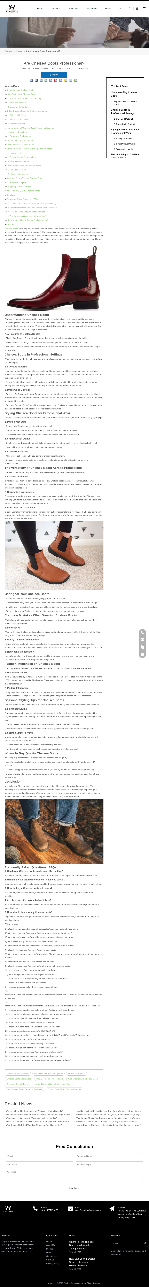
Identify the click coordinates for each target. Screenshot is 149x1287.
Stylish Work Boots (76, 1073)
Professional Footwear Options (48, 1073)
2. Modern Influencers (18, 174)
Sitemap (50, 1260)
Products (56, 8)
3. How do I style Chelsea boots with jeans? (28, 212)
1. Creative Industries (17, 132)
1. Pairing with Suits (17, 115)
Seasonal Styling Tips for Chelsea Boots (24, 178)
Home (40, 8)
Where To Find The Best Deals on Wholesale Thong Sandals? (34, 1111)
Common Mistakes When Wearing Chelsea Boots (29, 149)
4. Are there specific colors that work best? (27, 216)
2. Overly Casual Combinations (22, 157)
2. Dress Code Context (18, 107)
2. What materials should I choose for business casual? (33, 207)
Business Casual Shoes (17, 1084)
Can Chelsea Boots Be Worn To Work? (24, 1089)
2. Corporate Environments (20, 136)
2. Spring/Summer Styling (19, 186)
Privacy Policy (52, 1263)
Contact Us (51, 1256)
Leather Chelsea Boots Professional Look (52, 1084)
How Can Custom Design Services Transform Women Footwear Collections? (109, 1111)
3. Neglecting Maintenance (20, 161)
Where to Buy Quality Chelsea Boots (23, 191)
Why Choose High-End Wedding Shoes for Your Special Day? (34, 1125)
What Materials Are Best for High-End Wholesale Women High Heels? (38, 1114)
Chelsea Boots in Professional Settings (24, 98)
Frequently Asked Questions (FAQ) (22, 199)
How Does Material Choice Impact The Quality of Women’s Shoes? (106, 1121)
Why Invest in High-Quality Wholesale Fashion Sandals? (31, 1118)
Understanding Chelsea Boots (20, 90)
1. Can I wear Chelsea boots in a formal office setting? (32, 203)
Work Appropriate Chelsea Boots (83, 1079)
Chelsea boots (11, 228)
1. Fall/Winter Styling (17, 182)
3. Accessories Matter (17, 123)
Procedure (91, 8)
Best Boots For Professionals (49, 1079)
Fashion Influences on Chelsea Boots (23, 165)
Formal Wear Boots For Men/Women (64, 1089)
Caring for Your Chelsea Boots (20, 144)
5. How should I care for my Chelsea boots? (28, 220)
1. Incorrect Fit (14, 153)
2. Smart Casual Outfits (18, 119)
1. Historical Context (17, 170)
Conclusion (11, 195)
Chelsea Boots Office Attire (19, 1079)
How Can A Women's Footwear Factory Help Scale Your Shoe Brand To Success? (39, 1121)
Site (86, 69)
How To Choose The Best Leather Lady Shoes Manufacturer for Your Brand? (109, 1125)
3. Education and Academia (20, 140)
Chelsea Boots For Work (18, 1073)
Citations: (10, 224)
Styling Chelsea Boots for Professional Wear (26, 111)
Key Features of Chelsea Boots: (22, 94)
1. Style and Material (17, 102)
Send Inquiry (74, 1188)
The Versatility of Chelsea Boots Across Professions (30, 128)
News (108, 8)
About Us (73, 8)
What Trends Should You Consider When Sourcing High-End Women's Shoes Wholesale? (109, 1118)
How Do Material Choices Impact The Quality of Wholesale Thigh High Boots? (109, 1114)
